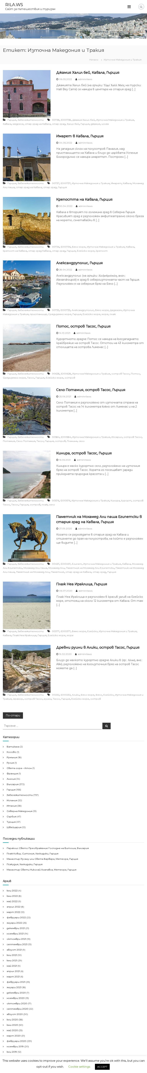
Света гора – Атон (19, 768)
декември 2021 (16, 928)
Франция (12, 773)
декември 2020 (16, 992)
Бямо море (79, 631)
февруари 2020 (16, 1041)
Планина (72, 441)
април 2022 (13, 906)
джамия (95, 123)
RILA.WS (14, 4)
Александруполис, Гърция (79, 263)
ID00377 (66, 631)
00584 (56, 437)
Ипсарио (116, 437)
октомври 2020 (17, 1003)
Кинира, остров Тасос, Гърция (84, 453)
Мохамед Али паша (35, 567)
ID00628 (66, 373)
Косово (11, 752)
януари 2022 (14, 922)
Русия (10, 762)
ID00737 (66, 183)
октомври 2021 (16, 938)
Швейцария (14, 827)
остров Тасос (120, 373)
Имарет (116, 183)
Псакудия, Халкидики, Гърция (24, 864)
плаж (113, 314)
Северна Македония (19, 811)
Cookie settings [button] (79, 1066)
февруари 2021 (16, 981)
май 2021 (12, 965)
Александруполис (83, 310)
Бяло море (79, 246)
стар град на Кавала (38, 123)
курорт (126, 500)
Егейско (92, 631)
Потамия (9, 441)
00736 (55, 246)
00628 (56, 373)
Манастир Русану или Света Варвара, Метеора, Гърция (42, 858)
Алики (75, 694)
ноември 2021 (15, 933)
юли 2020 (12, 1019)
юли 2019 (12, 1051)
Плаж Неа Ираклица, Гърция (81, 584)
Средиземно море (59, 314)
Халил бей (73, 123)
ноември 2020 (16, 998)
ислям (105, 123)
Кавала (7, 123)
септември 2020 (17, 1008)
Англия (11, 778)
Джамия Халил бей (83, 119)
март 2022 (13, 912)
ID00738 (66, 119)
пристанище (38, 314)
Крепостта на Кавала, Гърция (84, 199)
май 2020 (12, 1030)
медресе (18, 123)
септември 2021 (17, 944)
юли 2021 (12, 955)
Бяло (99, 694)
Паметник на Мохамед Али (33, 571)
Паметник (57, 571)
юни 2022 (12, 895)
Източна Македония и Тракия (115, 119)
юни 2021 (12, 960)
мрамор (18, 698)
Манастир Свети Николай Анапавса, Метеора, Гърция (41, 869)
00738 (56, 119)
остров (70, 377)
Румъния (12, 757)
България (13, 784)
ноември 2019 (15, 1046)
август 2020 (15, 1014)
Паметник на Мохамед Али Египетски (90, 567)
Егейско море (86, 250)
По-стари (13, 715)
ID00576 (65, 500)
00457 (55, 563)
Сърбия (11, 816)
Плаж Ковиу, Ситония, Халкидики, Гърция (32, 853)
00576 (55, 500)
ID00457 (66, 563)
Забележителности (31, 119)
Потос (135, 373)
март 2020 (14, 1035)
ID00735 (65, 310)
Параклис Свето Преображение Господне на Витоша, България (48, 848)
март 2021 (13, 976)
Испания (12, 800)
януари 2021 (14, 987)
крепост (102, 250)
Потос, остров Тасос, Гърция (83, 326)
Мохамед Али (56, 567)
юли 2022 (12, 890)
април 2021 (13, 971)
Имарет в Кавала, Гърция (80, 136)
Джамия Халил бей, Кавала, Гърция (87, 72)
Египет (77, 563)
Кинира (115, 500)
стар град (58, 123)
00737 (55, 183)
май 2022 (12, 901)
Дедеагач (116, 310)
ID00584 (66, 437)
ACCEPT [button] (102, 1066)
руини (47, 698)
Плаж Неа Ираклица (24, 635)
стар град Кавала (39, 250)
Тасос (30, 377)
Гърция (11, 119)
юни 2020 (12, 1024)
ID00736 (66, 246)
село (82, 441)
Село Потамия (25, 441)
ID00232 (66, 694)
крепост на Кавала (15, 250)
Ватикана (13, 746)
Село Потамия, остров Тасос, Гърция (90, 390)
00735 (55, 310)
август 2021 (14, 949)
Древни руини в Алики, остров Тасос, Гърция (98, 647)
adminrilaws (85, 79)
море (105, 314)
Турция (11, 821)
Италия (12, 805)
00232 (55, 694)
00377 (55, 631)
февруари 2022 (16, 917)
